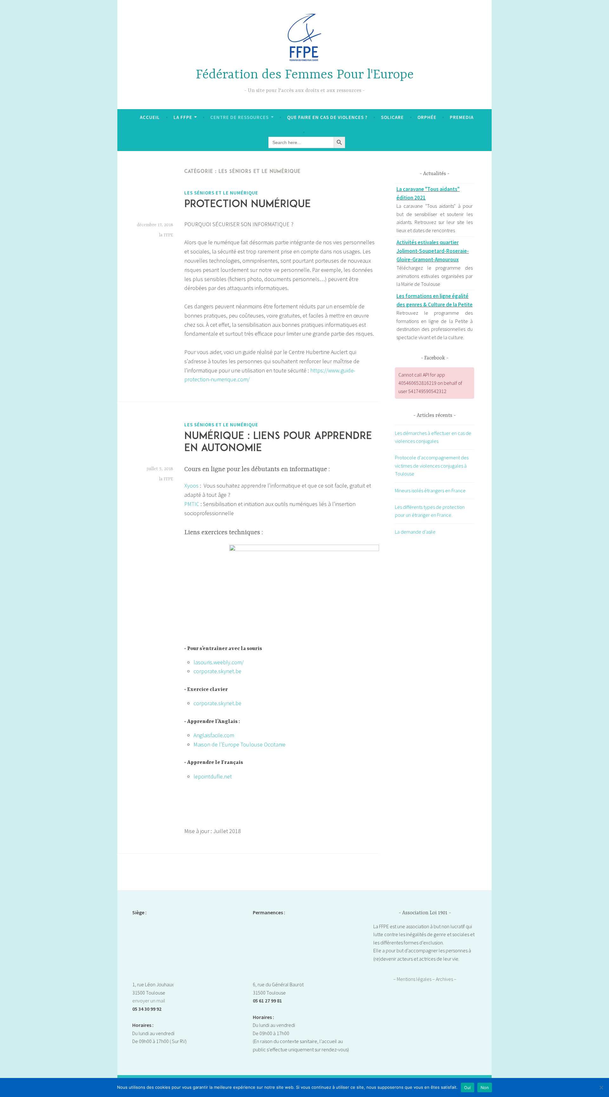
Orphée (426, 117)
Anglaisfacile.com (213, 735)
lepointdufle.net (212, 776)
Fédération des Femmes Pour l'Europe (305, 75)
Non (485, 1087)
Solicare (392, 117)
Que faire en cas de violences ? (327, 117)
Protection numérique (247, 205)
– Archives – (444, 979)
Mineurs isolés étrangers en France (430, 490)
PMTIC (191, 504)
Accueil (150, 117)
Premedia (462, 117)
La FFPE (183, 117)
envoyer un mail (148, 1000)
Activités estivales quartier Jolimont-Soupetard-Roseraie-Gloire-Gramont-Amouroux (432, 251)
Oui (467, 1087)
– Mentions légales (412, 979)
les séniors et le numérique (221, 193)
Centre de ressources (239, 117)
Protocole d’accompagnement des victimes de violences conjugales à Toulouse (431, 465)
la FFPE (166, 235)
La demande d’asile (415, 532)
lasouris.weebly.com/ (218, 662)
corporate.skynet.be (217, 671)
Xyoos (191, 485)
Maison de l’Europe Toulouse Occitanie (239, 744)
